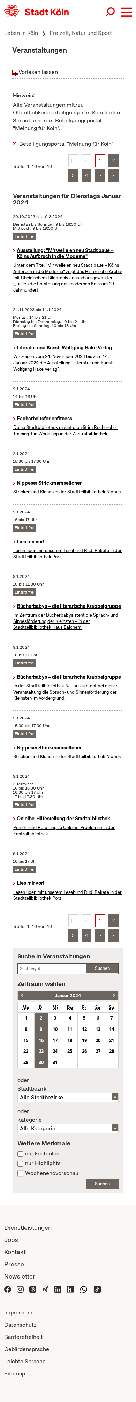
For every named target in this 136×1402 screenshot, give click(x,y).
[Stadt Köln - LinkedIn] (57, 1288)
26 (84, 1051)
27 (98, 1051)
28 (111, 1051)
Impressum (18, 1312)
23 (41, 1051)
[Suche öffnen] (110, 12)
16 (41, 1040)
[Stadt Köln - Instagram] (20, 1288)
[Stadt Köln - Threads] (32, 1288)
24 (55, 1051)
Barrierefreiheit (23, 1337)
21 (111, 1040)
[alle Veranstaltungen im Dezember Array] (22, 995)
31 (55, 1062)
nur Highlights (43, 1163)
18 (69, 1040)
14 (111, 1029)
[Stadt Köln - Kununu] (70, 1288)
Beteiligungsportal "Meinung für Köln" (66, 144)
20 (98, 1040)
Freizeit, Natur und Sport (81, 33)
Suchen (102, 968)
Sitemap (14, 1373)
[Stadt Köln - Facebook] (7, 1288)
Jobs (11, 1240)
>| (113, 176)
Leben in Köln (21, 33)
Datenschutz (20, 1324)
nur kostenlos (42, 1153)
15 (25, 1040)
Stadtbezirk (31, 1084)
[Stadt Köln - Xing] (45, 1288)
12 (84, 1029)
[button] (126, 12)
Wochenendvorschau (51, 1173)
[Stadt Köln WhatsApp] (84, 1288)
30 (41, 1062)
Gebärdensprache (26, 1349)
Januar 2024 (68, 995)
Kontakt (15, 1252)
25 (69, 1051)
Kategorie (29, 1115)
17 (55, 1040)
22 (25, 1051)
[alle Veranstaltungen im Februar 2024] (113, 995)
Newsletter (19, 1276)
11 (69, 1029)
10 (55, 1029)
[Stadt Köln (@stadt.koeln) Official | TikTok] (97, 1288)
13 (98, 1029)
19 (84, 1040)
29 (25, 1062)
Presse (14, 1264)
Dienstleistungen (28, 1227)
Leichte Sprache (25, 1361)
